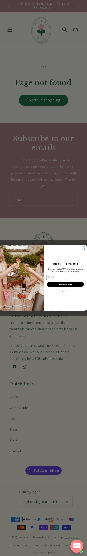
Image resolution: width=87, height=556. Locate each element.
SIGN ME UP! (65, 284)
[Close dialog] (84, 248)
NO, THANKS (65, 291)
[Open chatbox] (76, 546)
